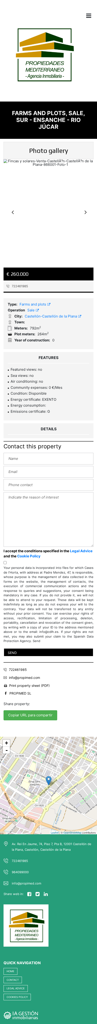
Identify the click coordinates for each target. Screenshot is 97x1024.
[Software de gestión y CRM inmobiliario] (21, 1014)
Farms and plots (33, 304)
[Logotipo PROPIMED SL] (43, 57)
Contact (13, 980)
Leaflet (55, 832)
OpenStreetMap (72, 832)
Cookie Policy (28, 556)
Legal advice (16, 988)
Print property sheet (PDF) (29, 686)
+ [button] (6, 743)
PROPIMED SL (20, 693)
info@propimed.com (24, 678)
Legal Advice (81, 551)
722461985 (19, 286)
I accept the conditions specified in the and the (48, 554)
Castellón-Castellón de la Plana (51, 316)
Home (10, 971)
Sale (31, 310)
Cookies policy (17, 997)
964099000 (20, 872)
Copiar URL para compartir (30, 715)
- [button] (6, 750)
